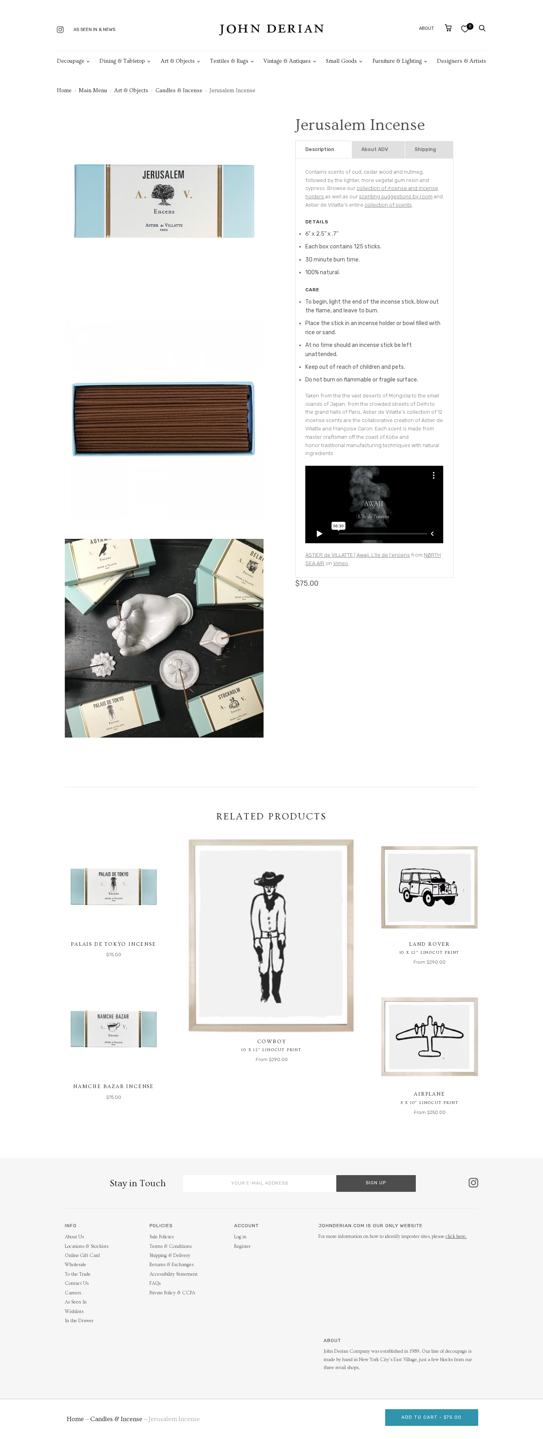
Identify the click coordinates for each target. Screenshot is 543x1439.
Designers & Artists (461, 61)
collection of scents (388, 205)
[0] (465, 28)
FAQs (155, 1283)
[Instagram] (60, 30)
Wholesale (75, 1264)
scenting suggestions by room (395, 196)
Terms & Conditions (170, 1246)
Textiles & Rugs (229, 61)
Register (242, 1246)
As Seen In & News (94, 29)
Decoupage (70, 61)
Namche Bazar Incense (113, 1086)
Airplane (429, 1094)
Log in (240, 1237)
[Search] (482, 28)
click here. (456, 1236)
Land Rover (429, 944)
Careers (73, 1293)
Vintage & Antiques (287, 61)
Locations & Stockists (87, 1246)
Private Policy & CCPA (172, 1293)
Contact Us (77, 1283)
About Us (74, 1237)
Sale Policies (161, 1237)
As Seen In (76, 1302)
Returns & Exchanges (171, 1264)
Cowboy (271, 1041)
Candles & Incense (178, 90)
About (426, 28)
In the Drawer (79, 1320)
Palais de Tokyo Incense (113, 944)
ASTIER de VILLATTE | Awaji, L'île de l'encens (357, 555)
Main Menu (93, 90)
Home (64, 90)
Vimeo (340, 563)
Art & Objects (178, 61)
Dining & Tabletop (122, 61)
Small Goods (341, 61)
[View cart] (448, 27)
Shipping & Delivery (169, 1255)
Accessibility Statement (173, 1274)
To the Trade (78, 1274)
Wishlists (74, 1311)
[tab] (323, 150)
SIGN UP (376, 1182)
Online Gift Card (82, 1255)
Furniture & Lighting (397, 61)
